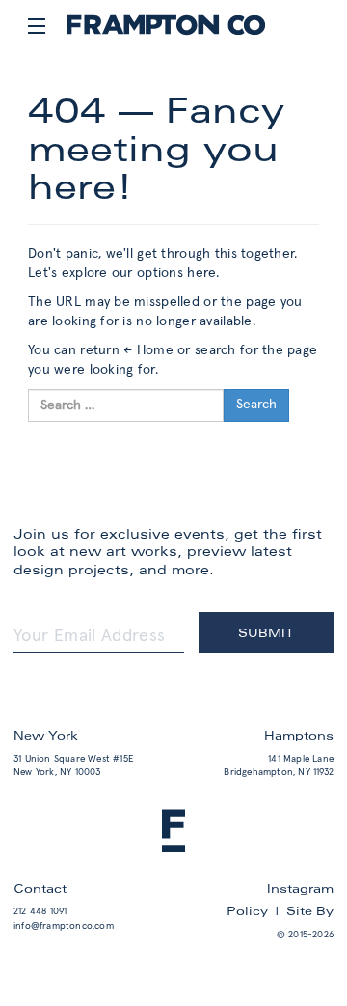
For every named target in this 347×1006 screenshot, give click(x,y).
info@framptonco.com (63, 926)
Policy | (256, 910)
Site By (310, 910)
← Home (148, 350)
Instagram (300, 888)
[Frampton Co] (166, 32)
